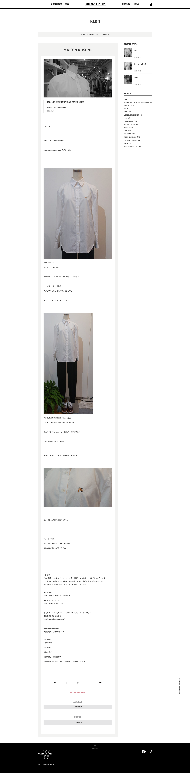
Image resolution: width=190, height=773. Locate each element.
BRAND (104, 34)
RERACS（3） (128, 99)
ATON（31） (128, 131)
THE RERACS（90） (130, 134)
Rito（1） (127, 109)
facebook (78, 683)
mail (100, 682)
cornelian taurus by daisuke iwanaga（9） (138, 102)
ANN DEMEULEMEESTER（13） (133, 115)
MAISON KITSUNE (60, 108)
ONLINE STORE (56, 4)
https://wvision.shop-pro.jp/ (53, 603)
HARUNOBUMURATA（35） (133, 147)
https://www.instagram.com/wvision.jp (57, 596)
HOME (39, 13)
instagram (55, 683)
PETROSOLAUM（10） (131, 121)
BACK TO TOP (95, 748)
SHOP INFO (126, 4)
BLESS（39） (128, 112)
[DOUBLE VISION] (95, 4)
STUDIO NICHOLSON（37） (132, 137)
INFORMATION (93, 34)
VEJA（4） (127, 118)
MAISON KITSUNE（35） (132, 125)
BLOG (67, 4)
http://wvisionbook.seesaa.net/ (54, 619)
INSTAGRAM (179, 690)
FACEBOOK (179, 681)
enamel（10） (128, 143)
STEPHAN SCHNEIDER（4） (132, 140)
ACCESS (136, 4)
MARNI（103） (129, 128)
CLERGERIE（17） (129, 106)
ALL (84, 34)
